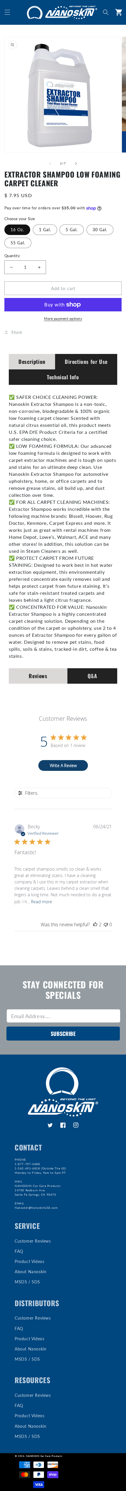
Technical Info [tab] (63, 377)
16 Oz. (17, 229)
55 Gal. (18, 242)
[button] (7, 12)
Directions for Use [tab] (86, 361)
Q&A (92, 676)
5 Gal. (72, 229)
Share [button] (16, 332)
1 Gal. (45, 229)
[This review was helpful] (95, 924)
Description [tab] (31, 361)
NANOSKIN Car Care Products (44, 1456)
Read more (41, 901)
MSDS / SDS (27, 1281)
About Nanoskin (30, 1271)
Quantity (12, 255)
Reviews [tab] (38, 676)
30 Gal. (100, 229)
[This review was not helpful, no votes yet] (106, 924)
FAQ (19, 1251)
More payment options (63, 318)
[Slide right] (75, 163)
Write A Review (63, 765)
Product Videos (29, 1261)
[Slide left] (50, 163)
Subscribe (63, 1033)
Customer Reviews (33, 1241)
